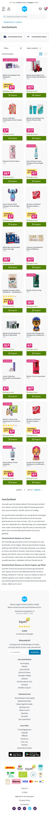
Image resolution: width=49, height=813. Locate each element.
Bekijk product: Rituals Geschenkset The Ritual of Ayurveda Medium (36, 78)
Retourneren (24, 710)
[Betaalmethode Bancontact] (42, 781)
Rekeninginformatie (24, 704)
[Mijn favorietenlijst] (40, 8)
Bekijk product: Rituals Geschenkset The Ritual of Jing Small (12, 336)
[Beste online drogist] (40, 774)
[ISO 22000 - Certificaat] (33, 774)
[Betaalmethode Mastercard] (31, 781)
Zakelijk (24, 732)
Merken (25, 745)
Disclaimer (24, 804)
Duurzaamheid (24, 719)
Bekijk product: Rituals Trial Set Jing (36, 293)
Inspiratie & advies (24, 748)
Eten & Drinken (24, 672)
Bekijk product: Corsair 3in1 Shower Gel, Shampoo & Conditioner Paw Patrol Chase (36, 336)
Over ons (24, 742)
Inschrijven (35, 652)
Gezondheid (24, 669)
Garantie (24, 716)
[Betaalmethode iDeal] (36, 781)
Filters (6, 48)
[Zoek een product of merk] (4, 16)
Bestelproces (24, 707)
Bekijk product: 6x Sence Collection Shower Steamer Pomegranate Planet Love (36, 422)
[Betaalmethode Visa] (25, 781)
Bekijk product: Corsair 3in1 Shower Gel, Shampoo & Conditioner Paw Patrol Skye (36, 465)
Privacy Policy (24, 800)
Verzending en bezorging (24, 698)
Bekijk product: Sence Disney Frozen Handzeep (12, 465)
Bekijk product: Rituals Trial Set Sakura (12, 164)
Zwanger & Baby (24, 675)
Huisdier (24, 684)
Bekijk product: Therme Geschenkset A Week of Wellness (36, 250)
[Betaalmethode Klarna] (16, 781)
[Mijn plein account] (8, 8)
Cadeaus (18, 22)
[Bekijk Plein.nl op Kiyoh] (31, 767)
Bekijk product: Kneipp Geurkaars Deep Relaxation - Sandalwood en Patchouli (12, 293)
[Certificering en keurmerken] (23, 774)
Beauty (24, 666)
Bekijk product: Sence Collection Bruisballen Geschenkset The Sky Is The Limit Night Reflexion (12, 379)
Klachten (24, 713)
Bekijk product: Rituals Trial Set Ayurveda (36, 379)
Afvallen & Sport (24, 687)
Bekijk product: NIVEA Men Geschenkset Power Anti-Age (12, 250)
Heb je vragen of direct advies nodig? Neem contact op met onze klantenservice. (24, 605)
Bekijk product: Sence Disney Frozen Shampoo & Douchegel (36, 164)
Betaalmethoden (24, 701)
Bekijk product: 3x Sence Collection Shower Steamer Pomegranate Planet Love (36, 207)
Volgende (37, 490)
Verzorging (24, 663)
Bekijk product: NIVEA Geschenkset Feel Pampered (12, 78)
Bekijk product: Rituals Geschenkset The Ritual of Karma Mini (36, 121)
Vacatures (24, 738)
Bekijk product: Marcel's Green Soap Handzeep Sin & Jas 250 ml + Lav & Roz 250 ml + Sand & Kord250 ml (12, 422)
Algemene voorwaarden (24, 796)
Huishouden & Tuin (24, 681)
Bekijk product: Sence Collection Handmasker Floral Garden (12, 121)
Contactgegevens (24, 729)
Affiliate (25, 735)
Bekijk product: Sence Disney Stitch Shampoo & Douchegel (12, 207)
